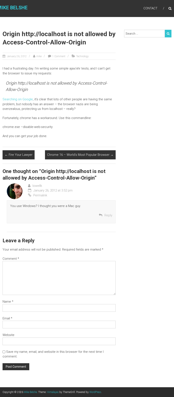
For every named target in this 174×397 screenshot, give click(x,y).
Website (8, 335)
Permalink (40, 195)
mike (39, 56)
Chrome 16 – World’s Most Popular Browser (80, 155)
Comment (11, 259)
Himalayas (53, 392)
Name (8, 301)
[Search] (168, 33)
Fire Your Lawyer (18, 155)
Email (7, 318)
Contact (150, 8)
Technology (82, 56)
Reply (108, 215)
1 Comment (58, 56)
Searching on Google (18, 99)
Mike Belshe (30, 392)
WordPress (95, 392)
